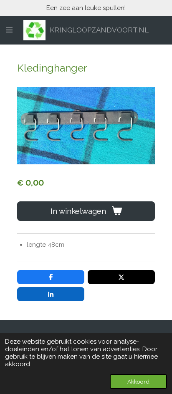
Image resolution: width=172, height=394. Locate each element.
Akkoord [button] (138, 381)
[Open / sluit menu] (9, 30)
